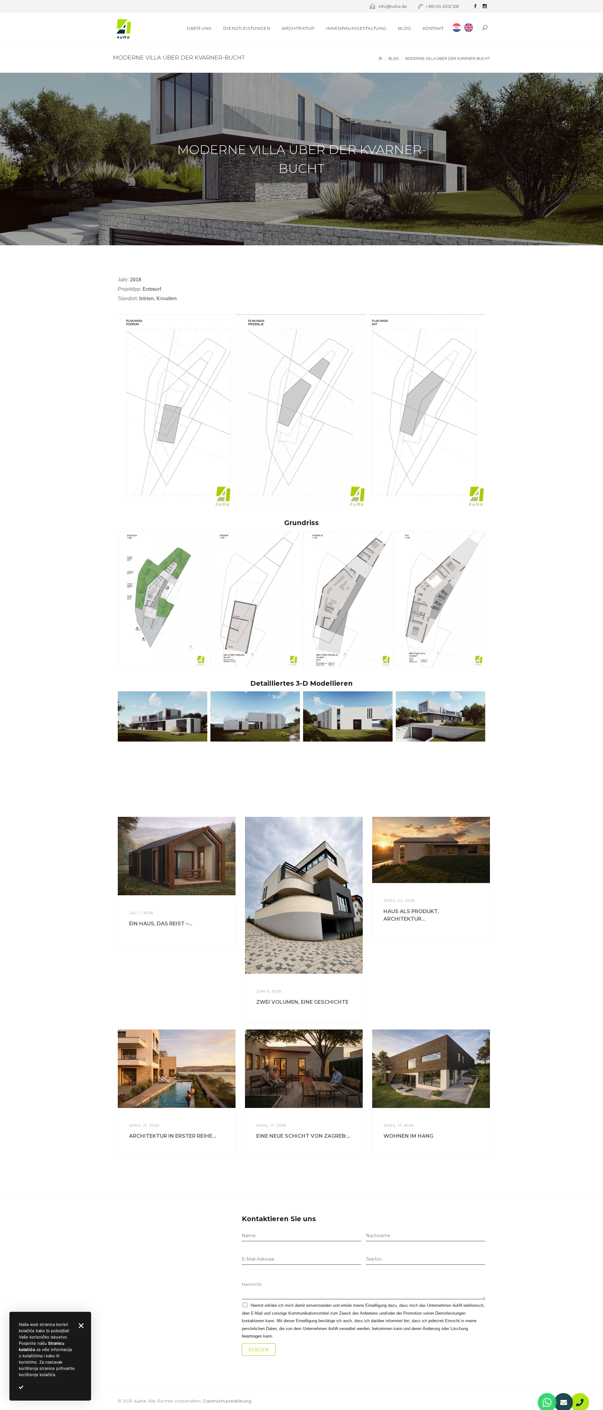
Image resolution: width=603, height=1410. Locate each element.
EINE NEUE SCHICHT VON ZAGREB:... (303, 1136)
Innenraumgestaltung (356, 28)
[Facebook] (475, 7)
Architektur (298, 28)
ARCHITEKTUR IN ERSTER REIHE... (172, 1136)
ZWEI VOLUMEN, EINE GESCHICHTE (302, 1002)
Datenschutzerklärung (227, 1401)
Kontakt (432, 28)
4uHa (140, 1401)
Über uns (199, 28)
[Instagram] (484, 7)
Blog (404, 28)
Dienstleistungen (246, 28)
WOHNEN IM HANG (408, 1136)
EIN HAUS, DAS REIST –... (160, 924)
